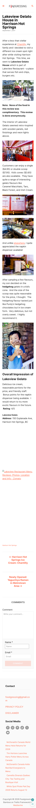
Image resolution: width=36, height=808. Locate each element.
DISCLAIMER (12, 713)
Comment (7, 609)
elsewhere (19, 243)
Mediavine (18, 805)
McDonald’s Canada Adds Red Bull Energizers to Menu (17, 767)
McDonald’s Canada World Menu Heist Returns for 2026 (17, 745)
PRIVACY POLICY (14, 706)
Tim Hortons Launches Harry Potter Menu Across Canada (17, 756)
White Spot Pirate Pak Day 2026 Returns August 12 (17, 788)
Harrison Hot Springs (9, 545)
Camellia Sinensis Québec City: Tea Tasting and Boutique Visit (17, 779)
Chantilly (21, 44)
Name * (9, 642)
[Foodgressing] (18, 6)
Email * (8, 652)
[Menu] (3, 6)
